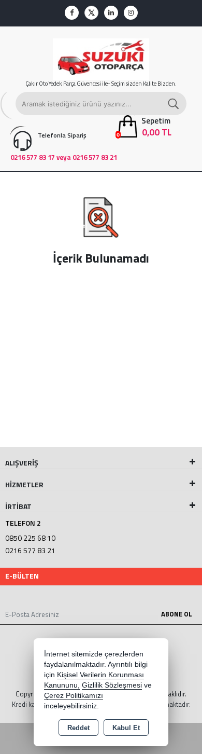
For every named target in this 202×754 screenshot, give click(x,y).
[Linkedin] (111, 13)
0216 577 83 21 (30, 550)
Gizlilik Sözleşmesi (112, 685)
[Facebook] (72, 13)
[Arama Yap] (174, 103)
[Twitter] (91, 13)
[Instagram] (131, 13)
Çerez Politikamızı (73, 696)
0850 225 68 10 (30, 537)
